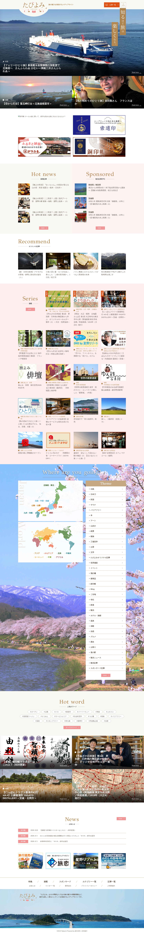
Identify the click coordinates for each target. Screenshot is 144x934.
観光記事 (94, 663)
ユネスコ (110, 712)
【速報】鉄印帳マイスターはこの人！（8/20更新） (58, 830)
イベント (94, 568)
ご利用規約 (111, 886)
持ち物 (68, 721)
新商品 (93, 579)
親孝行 (80, 721)
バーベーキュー (83, 712)
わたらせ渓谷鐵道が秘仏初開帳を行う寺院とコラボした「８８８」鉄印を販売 (67, 836)
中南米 (68, 553)
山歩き (93, 526)
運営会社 (68, 886)
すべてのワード (71, 727)
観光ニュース (96, 658)
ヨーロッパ (38, 557)
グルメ (93, 637)
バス (57, 712)
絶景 (92, 531)
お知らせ (32, 886)
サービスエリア (61, 716)
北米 (59, 553)
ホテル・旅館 (96, 616)
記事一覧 (113, 5)
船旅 (92, 536)
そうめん (45, 716)
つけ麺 (91, 716)
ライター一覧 (50, 886)
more (43, 228)
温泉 (92, 621)
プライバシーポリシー (89, 886)
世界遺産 (94, 563)
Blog (93, 589)
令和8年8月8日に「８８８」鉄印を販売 (54, 841)
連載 (46, 881)
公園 (46, 712)
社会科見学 (78, 716)
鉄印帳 (93, 584)
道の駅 (93, 652)
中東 (49, 557)
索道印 (68, 712)
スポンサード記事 (98, 668)
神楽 (98, 712)
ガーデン (34, 712)
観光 (92, 610)
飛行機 (93, 573)
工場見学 (94, 542)
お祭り (93, 647)
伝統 (92, 489)
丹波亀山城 (94, 721)
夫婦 (106, 721)
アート (93, 521)
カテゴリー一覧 (89, 881)
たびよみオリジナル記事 (100, 558)
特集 (30, 881)
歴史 (92, 642)
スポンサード (65, 881)
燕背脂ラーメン (28, 716)
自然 (92, 631)
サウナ (93, 505)
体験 (92, 626)
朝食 (103, 716)
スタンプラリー (52, 721)
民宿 (92, 500)
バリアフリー (96, 510)
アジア (37, 553)
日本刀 (93, 494)
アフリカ (59, 557)
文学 (92, 552)
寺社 (92, 600)
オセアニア (48, 553)
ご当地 (93, 594)
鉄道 (92, 605)
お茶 (92, 547)
